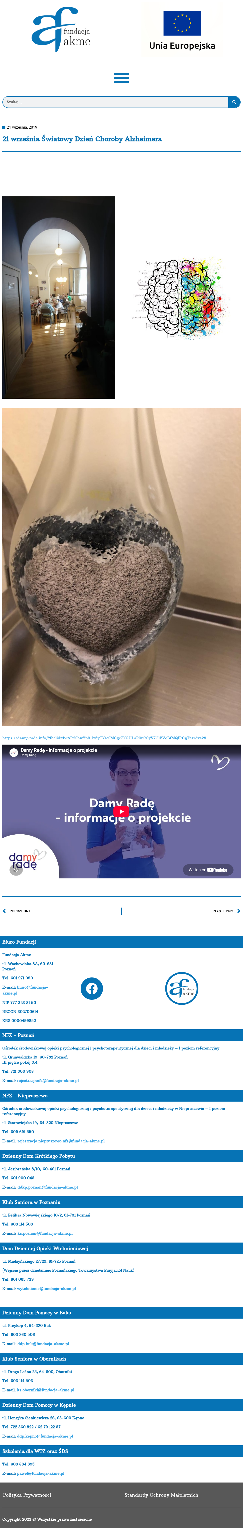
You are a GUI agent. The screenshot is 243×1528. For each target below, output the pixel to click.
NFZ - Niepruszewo (24, 1096)
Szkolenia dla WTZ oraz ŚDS (35, 1451)
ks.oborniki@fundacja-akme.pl (45, 1390)
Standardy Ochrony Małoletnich (161, 1495)
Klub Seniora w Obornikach (34, 1359)
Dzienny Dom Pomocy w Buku (36, 1313)
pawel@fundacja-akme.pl (40, 1473)
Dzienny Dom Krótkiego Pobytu (38, 1156)
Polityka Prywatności (27, 1495)
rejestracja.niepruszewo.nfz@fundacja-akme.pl (61, 1141)
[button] (121, 77)
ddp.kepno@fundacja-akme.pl (45, 1436)
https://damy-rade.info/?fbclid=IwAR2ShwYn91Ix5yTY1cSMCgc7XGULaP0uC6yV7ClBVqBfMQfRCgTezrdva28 (104, 738)
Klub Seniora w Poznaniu (31, 1202)
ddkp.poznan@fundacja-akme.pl (48, 1187)
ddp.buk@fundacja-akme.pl (43, 1343)
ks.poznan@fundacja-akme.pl (45, 1233)
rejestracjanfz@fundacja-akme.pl (48, 1080)
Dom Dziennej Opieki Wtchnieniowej (45, 1248)
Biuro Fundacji (19, 942)
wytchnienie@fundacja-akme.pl (46, 1288)
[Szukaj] (234, 102)
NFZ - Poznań (18, 1035)
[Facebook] (92, 988)
